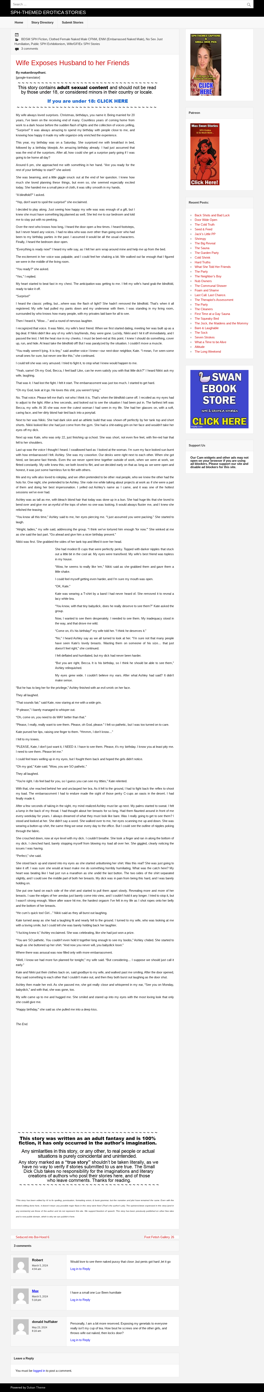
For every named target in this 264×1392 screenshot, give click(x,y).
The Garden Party (207, 252)
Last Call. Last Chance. (210, 295)
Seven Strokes (205, 337)
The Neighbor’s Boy (208, 276)
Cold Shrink (202, 257)
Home (19, 22)
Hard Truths (203, 262)
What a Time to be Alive (210, 342)
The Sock (201, 332)
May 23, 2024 (39, 1327)
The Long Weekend (208, 351)
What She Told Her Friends (213, 267)
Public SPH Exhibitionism (48, 44)
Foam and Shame (207, 290)
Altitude (200, 347)
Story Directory (42, 22)
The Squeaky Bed (207, 318)
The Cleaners (204, 309)
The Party (201, 271)
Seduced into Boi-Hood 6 (32, 1237)
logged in (39, 1370)
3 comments (29, 48)
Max (35, 1291)
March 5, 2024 (40, 1265)
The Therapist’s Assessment (214, 299)
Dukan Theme (36, 1387)
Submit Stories (72, 22)
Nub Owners (203, 281)
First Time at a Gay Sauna (212, 314)
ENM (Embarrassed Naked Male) (121, 39)
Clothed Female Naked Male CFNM (73, 39)
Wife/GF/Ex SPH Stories (83, 44)
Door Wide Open (206, 219)
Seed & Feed (203, 229)
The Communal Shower (211, 285)
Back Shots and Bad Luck (212, 215)
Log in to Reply (80, 1269)
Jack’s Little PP (205, 234)
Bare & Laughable (207, 328)
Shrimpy (200, 238)
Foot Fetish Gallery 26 (159, 1237)
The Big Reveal (205, 243)
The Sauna (202, 248)
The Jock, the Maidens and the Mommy (221, 323)
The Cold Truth (204, 224)
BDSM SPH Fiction (34, 39)
